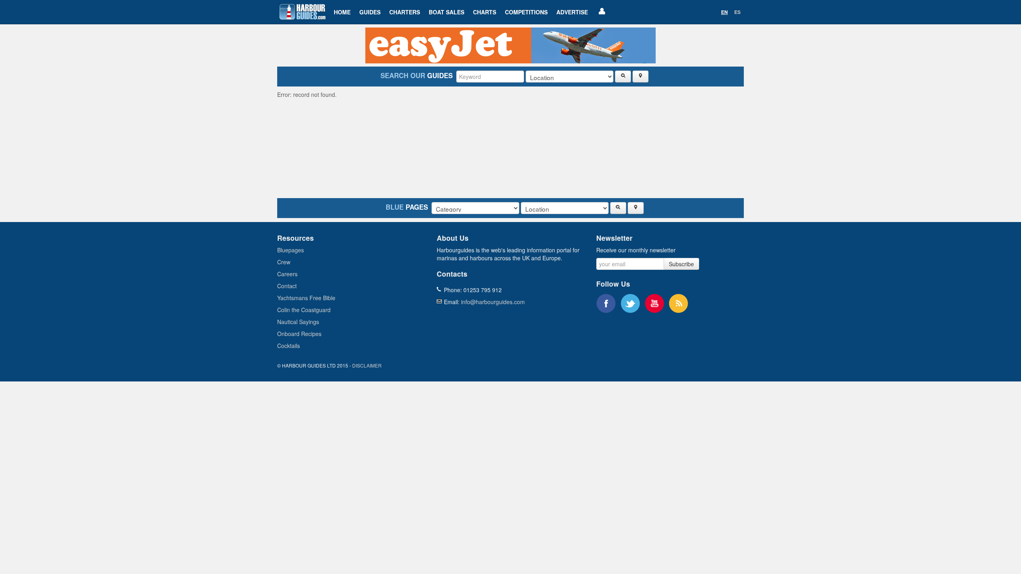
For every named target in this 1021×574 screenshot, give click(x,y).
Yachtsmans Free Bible (306, 298)
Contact (287, 286)
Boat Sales (446, 12)
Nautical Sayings (298, 322)
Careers (287, 274)
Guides (369, 12)
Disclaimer (367, 365)
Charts (484, 12)
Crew (283, 262)
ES (737, 12)
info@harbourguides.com (493, 302)
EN (724, 12)
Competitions (526, 12)
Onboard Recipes (299, 334)
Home (342, 12)
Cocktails (288, 346)
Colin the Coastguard (304, 310)
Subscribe (681, 264)
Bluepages (290, 250)
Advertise (572, 12)
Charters (404, 12)
